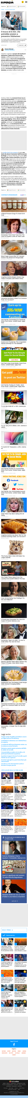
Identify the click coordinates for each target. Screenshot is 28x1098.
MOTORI (14, 1051)
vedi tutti (14, 901)
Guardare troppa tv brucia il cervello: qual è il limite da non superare (14, 756)
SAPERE (24, 1051)
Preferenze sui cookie (12, 1089)
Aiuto (19, 1089)
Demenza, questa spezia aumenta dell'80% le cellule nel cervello (13, 749)
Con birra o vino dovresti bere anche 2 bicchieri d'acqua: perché (12, 764)
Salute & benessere (10, 9)
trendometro (10, 935)
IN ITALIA (17, 1053)
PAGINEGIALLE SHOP (21, 1083)
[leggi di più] (25, 49)
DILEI (20, 1084)
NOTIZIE (4, 1051)
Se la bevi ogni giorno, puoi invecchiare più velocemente (13, 760)
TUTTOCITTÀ (15, 1084)
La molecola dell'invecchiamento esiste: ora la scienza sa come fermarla (14, 745)
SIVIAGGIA (24, 1084)
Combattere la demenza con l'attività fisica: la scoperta (14, 741)
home (2, 9)
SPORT (8, 1051)
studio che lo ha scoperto (10, 152)
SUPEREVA (19, 1086)
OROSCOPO (4, 1053)
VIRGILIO (8, 1083)
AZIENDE (24, 1053)
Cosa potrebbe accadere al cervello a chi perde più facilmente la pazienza (13, 753)
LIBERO (4, 1083)
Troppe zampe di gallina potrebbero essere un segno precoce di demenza (14, 737)
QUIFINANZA (8, 1086)
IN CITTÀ (11, 1053)
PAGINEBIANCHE (9, 1084)
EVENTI (14, 1055)
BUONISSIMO (14, 1086)
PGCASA (4, 1084)
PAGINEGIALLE (13, 1083)
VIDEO (19, 1051)
